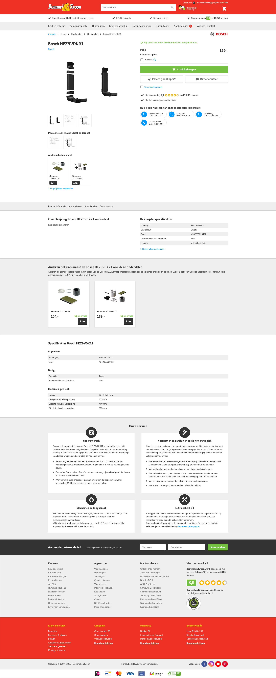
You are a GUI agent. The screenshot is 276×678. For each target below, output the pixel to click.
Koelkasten (99, 591)
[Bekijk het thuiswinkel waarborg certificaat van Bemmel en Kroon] (187, 8)
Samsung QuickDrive (150, 595)
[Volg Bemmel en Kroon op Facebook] (204, 664)
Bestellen (52, 631)
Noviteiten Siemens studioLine (154, 576)
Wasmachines (101, 569)
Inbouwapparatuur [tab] (142, 26)
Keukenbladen (55, 580)
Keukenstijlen (54, 572)
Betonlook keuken (56, 599)
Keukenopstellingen (57, 576)
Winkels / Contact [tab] (206, 26)
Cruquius (99, 625)
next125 (52, 584)
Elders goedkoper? (164, 79)
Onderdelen (92, 34)
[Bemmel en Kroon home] (64, 7)
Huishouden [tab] (98, 26)
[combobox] (138, 7)
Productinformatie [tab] (57, 206)
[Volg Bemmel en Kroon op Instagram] (211, 664)
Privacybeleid (127, 664)
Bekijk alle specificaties (153, 249)
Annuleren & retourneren (59, 642)
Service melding (204, 2)
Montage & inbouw (57, 650)
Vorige (53, 34)
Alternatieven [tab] (75, 206)
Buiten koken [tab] (162, 26)
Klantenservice (56, 625)
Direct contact (208, 79)
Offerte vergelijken (56, 603)
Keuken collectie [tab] (56, 26)
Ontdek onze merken (150, 569)
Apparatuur (101, 563)
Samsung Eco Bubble (150, 588)
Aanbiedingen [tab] (181, 26)
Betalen (51, 639)
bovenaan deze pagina (188, 526)
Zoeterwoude (194, 625)
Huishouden (76, 34)
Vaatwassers (100, 584)
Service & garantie (56, 646)
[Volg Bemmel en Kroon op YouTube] (218, 664)
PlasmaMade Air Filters (151, 599)
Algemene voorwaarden (146, 664)
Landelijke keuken (56, 591)
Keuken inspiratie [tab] (79, 26)
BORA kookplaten (102, 603)
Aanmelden (218, 547)
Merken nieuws (149, 563)
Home (63, 34)
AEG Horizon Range (150, 572)
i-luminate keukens (57, 588)
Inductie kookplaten (103, 588)
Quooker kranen (102, 580)
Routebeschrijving (103, 643)
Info (82, 321)
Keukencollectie (55, 569)
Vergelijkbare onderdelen (61, 188)
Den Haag (145, 625)
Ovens (97, 599)
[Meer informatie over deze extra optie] (154, 59)
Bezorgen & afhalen (57, 635)
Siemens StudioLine (149, 607)
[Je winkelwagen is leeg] (224, 8)
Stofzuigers (99, 576)
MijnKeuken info (220, 2)
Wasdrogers (100, 572)
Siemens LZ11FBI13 (107, 311)
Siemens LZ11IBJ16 (60, 311)
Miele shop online (102, 607)
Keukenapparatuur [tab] (118, 26)
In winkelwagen (186, 69)
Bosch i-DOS (146, 580)
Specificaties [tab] (90, 206)
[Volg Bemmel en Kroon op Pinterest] (225, 664)
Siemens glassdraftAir (150, 591)
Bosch (51, 49)
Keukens (53, 563)
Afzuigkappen (100, 595)
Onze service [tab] (106, 206)
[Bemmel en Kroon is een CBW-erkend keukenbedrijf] (174, 673)
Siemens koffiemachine (151, 603)
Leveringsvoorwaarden (59, 607)
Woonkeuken (54, 595)
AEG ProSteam (147, 584)
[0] (224, 8)
